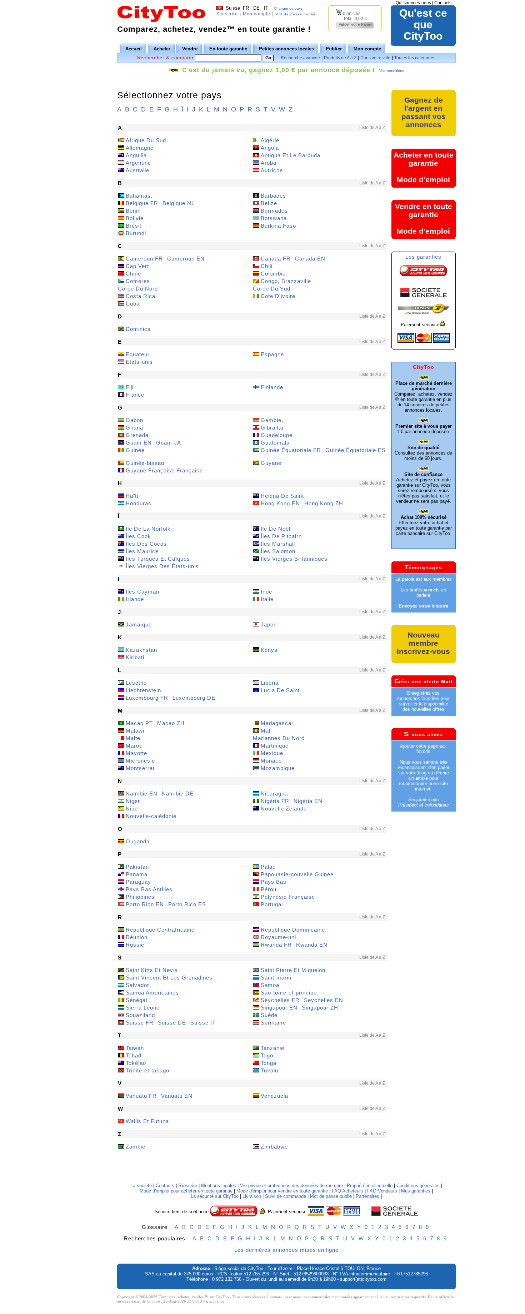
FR (246, 8)
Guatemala (275, 443)
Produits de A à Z (340, 57)
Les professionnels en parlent (423, 592)
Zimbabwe (274, 1147)
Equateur (138, 354)
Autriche (272, 170)
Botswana (274, 218)
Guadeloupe (276, 435)
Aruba (268, 163)
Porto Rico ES (187, 904)
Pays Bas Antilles (149, 889)
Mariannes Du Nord (279, 738)
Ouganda (138, 841)
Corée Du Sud (271, 289)
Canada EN (310, 259)
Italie (267, 599)
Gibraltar (272, 428)
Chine (133, 274)
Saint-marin (276, 978)
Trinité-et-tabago (147, 1070)
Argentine (138, 163)
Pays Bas (273, 882)
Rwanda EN (312, 945)
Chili (266, 266)
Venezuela (274, 1096)
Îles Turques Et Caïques (158, 559)
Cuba (133, 304)
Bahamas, (139, 196)
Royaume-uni (278, 937)
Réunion (137, 937)
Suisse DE (172, 1023)
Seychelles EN (323, 1000)
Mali (266, 731)
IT (266, 8)
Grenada (137, 435)
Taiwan (135, 1048)
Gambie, (272, 420)
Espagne (272, 354)
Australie (137, 170)
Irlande (135, 599)
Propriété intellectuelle (369, 1185)
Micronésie (140, 761)
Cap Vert (137, 266)
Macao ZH (171, 723)
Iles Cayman (142, 592)
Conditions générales (418, 1185)
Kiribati (135, 657)
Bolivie (135, 218)
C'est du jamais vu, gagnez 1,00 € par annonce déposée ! (278, 70)
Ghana (134, 428)
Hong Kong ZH (323, 503)
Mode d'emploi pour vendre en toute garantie (282, 1191)
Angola (270, 148)
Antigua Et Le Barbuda (290, 155)
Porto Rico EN (145, 904)
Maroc (134, 746)
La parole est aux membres (423, 579)
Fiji (130, 387)
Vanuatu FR (141, 1096)
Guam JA (168, 443)
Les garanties (423, 257)
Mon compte (256, 13)
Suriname (273, 1023)
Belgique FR (142, 203)
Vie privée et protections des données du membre (291, 1185)
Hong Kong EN (280, 503)
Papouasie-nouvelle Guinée (297, 874)
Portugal (272, 904)
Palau (268, 867)
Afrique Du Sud (146, 140)
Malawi (135, 731)
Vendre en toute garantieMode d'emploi (423, 218)
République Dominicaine (293, 930)
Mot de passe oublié (295, 14)
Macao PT (139, 723)
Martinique (275, 746)
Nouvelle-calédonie (151, 816)
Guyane (271, 463)
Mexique (272, 753)
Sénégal (136, 1000)
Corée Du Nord (138, 289)
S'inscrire (227, 13)
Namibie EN (142, 793)
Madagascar (277, 723)
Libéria (270, 683)
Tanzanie (272, 1048)
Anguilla (136, 155)
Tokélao (136, 1063)
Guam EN (139, 443)
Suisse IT (203, 1023)
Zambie (135, 1147)
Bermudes (274, 211)
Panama (137, 874)
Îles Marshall (278, 544)
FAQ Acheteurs (347, 1191)
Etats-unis (139, 362)
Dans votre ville (375, 57)
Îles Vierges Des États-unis (162, 566)
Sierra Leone (143, 1008)
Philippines (140, 897)
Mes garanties (415, 1191)
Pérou (268, 889)
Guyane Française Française (164, 470)
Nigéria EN (308, 801)
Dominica (138, 329)
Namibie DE (178, 793)
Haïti (132, 496)
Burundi (136, 233)
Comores (138, 281)
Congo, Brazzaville (286, 281)
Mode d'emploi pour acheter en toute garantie (186, 1191)
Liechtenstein (143, 690)
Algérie (270, 140)
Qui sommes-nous (413, 2)
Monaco (271, 761)
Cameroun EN (186, 259)
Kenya (269, 650)
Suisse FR (140, 1023)
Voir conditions (391, 71)
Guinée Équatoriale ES (355, 450)
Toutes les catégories (414, 57)
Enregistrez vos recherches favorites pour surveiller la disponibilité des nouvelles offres (423, 701)
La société (141, 1185)
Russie (135, 945)
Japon (269, 624)
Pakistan (137, 867)
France (135, 395)
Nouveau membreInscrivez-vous (423, 643)
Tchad (133, 1055)
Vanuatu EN (176, 1096)
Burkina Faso (278, 226)
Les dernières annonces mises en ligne (286, 1250)
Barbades (273, 196)
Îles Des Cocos (146, 544)
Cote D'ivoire (278, 296)
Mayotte (136, 753)
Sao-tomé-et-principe (289, 993)
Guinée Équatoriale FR (291, 450)
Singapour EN (279, 1008)
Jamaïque (139, 624)
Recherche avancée (300, 57)
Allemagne (140, 148)
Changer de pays (288, 8)
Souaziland (140, 1015)
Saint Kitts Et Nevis (152, 970)
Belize (269, 203)
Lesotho (136, 683)
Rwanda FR (276, 945)
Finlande (272, 387)
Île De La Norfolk (148, 529)
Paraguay (138, 882)
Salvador (137, 985)
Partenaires (367, 1196)
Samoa (270, 985)
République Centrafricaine (160, 930)
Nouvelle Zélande (284, 808)
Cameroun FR (144, 259)
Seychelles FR (280, 1000)
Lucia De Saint (280, 690)
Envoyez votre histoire (423, 606)
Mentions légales (218, 1185)
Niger (133, 801)
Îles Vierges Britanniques (294, 559)
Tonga (268, 1063)
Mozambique (278, 768)
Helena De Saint (282, 496)
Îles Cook (138, 536)
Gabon (134, 420)
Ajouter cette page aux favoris (423, 748)
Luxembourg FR (147, 698)
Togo (267, 1055)
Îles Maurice (142, 551)
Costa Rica (140, 296)
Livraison (251, 1196)
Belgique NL (178, 203)
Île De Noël (275, 529)
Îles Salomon (278, 551)
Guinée (135, 450)
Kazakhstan (141, 650)
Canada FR (276, 259)
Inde (266, 592)
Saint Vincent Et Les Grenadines (169, 978)
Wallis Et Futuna (147, 1121)
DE (256, 8)
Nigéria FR (275, 801)
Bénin (133, 211)
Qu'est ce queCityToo (423, 25)
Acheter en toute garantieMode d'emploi (424, 167)
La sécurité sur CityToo (215, 1196)
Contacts (442, 2)
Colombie (273, 274)
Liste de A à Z (372, 127)
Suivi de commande (285, 1196)
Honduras (138, 503)
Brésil (133, 226)
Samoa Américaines (152, 993)
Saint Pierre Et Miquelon (293, 970)
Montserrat (140, 768)
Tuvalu (269, 1070)
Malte (133, 738)
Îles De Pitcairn (281, 536)
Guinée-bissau (145, 463)
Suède (269, 1015)
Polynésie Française (288, 897)
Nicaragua (274, 793)
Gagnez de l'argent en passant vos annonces (423, 112)
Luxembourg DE (193, 698)
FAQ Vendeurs (382, 1191)
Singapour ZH (320, 1008)
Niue (132, 808)
